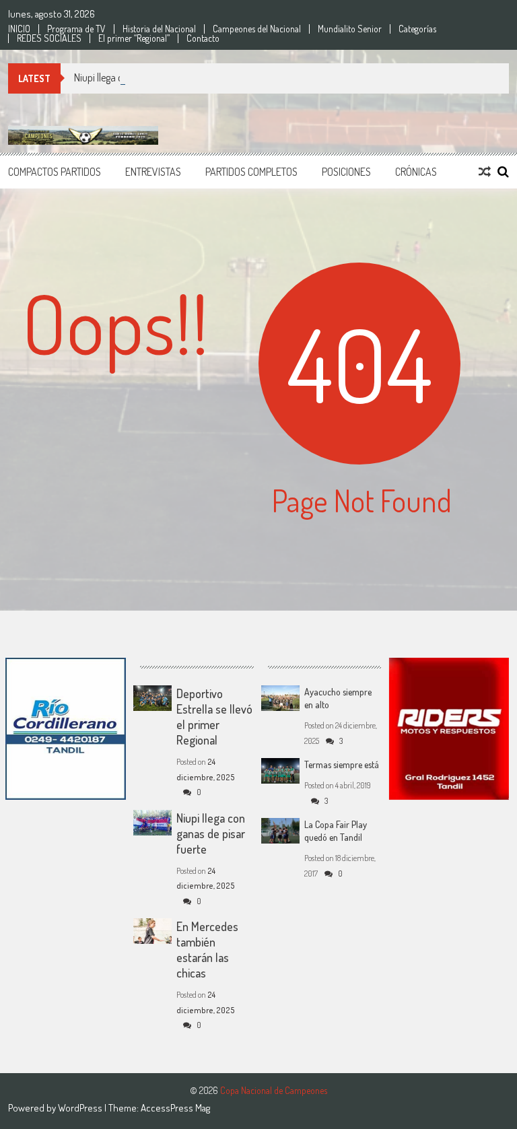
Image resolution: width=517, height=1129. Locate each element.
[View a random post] (485, 171)
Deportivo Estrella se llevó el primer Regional (214, 716)
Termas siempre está (341, 764)
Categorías (417, 29)
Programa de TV (76, 29)
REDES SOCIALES (49, 38)
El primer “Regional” (134, 38)
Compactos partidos (54, 171)
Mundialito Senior (350, 29)
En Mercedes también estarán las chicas (207, 949)
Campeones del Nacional (257, 29)
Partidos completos (251, 171)
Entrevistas (153, 171)
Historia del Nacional (159, 29)
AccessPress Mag (175, 1107)
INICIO (19, 29)
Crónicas (416, 171)
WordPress (81, 1107)
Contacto (202, 38)
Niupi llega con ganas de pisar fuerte (147, 77)
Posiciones (346, 171)
